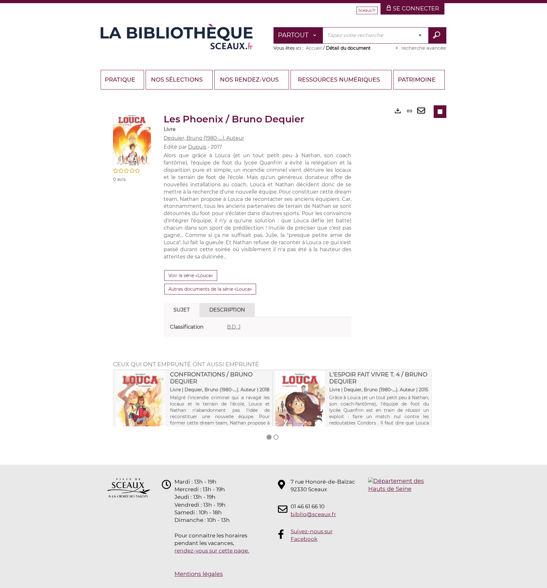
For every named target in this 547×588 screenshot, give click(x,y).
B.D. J (234, 327)
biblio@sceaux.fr (313, 514)
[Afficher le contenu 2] (276, 437)
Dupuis (197, 147)
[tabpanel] (257, 327)
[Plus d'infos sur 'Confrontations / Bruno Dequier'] (141, 405)
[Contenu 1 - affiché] (269, 437)
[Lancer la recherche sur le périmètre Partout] (437, 35)
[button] (132, 139)
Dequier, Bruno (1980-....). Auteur (204, 138)
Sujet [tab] (181, 310)
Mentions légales (198, 574)
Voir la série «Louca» (190, 275)
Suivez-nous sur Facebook (312, 535)
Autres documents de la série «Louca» (210, 289)
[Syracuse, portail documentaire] (177, 36)
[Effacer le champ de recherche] (420, 35)
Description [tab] (227, 310)
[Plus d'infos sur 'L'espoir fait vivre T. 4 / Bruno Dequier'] (300, 405)
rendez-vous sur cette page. (211, 551)
